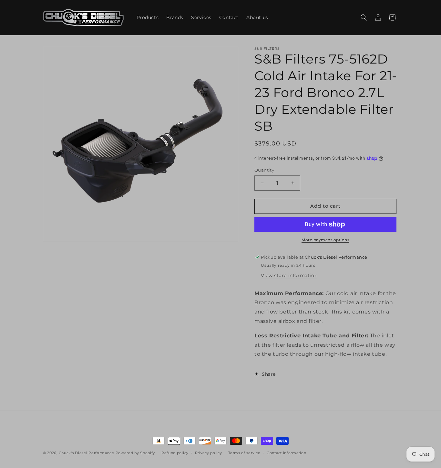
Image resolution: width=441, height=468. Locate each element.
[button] (364, 17)
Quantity (264, 170)
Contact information (286, 453)
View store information (289, 275)
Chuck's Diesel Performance (86, 453)
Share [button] (269, 374)
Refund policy (175, 453)
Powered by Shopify (135, 453)
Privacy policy (208, 453)
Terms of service (244, 453)
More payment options (325, 239)
